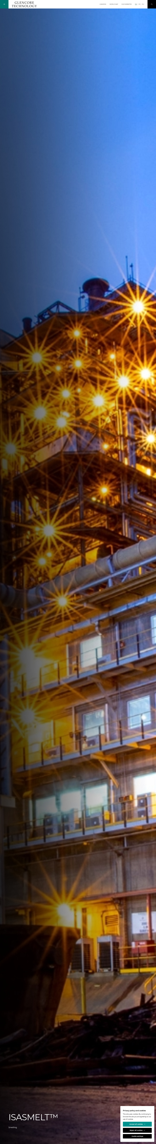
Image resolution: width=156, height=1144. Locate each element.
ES (139, 4)
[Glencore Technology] (24, 4)
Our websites (127, 4)
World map (114, 4)
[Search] (152, 4)
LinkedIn (103, 4)
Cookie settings (137, 1136)
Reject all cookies (136, 1130)
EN (136, 4)
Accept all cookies (136, 1124)
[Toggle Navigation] (4, 4)
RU (143, 4)
